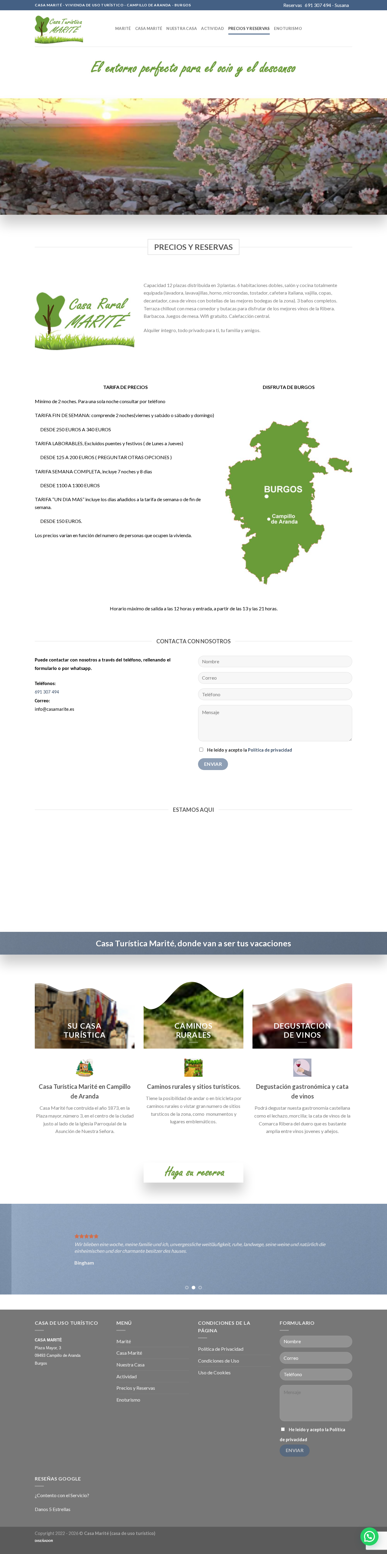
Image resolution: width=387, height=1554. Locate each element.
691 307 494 (47, 692)
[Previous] (15, 1249)
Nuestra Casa (181, 28)
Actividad (212, 28)
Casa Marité (148, 28)
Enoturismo (288, 28)
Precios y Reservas (249, 28)
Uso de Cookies (214, 1372)
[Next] (371, 1249)
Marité (123, 28)
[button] (369, 1536)
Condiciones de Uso (218, 1360)
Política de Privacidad (220, 1349)
